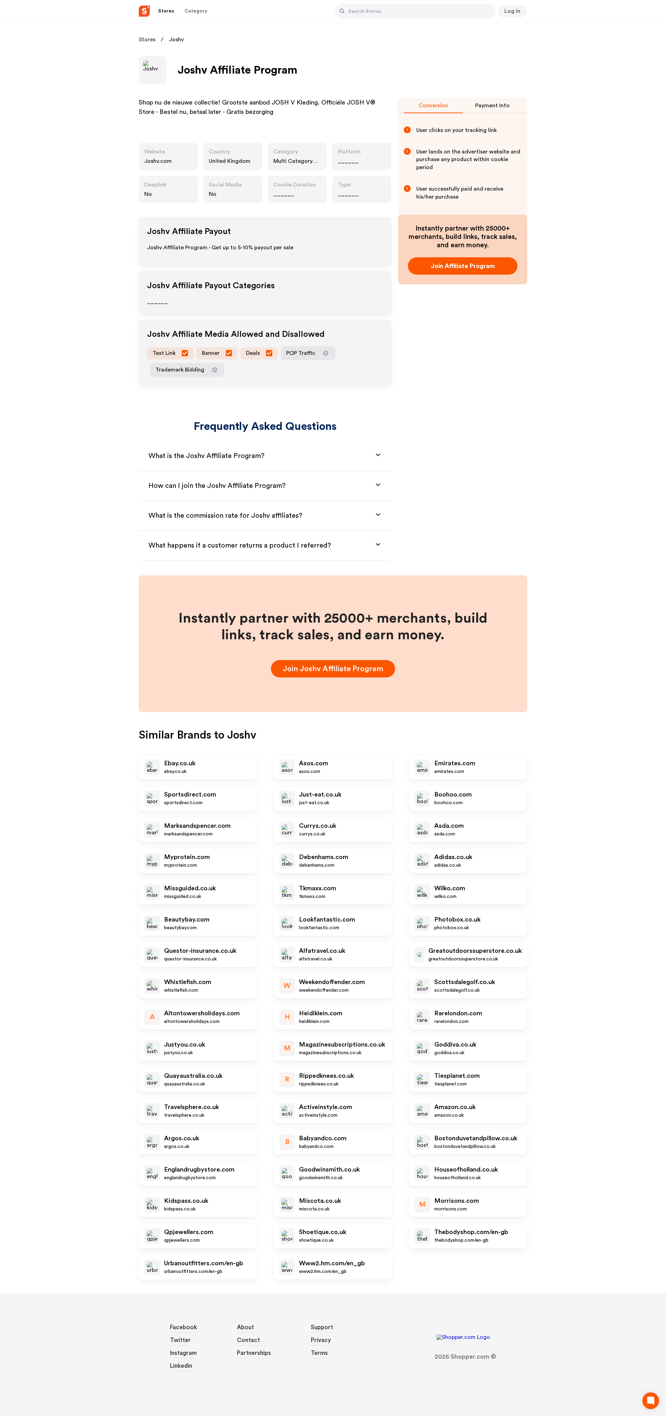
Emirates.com (454, 763)
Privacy (321, 1340)
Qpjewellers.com (188, 1232)
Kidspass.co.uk (186, 1201)
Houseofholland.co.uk (466, 1169)
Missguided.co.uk (190, 888)
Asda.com (449, 826)
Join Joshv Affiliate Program (333, 669)
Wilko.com (449, 888)
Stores (147, 39)
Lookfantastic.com (327, 919)
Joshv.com (158, 161)
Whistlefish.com (187, 982)
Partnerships (254, 1353)
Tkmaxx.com (317, 888)
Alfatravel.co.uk (322, 951)
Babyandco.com (323, 1138)
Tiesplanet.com (457, 1076)
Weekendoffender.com (332, 982)
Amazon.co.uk (455, 1107)
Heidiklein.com (320, 1013)
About (245, 1327)
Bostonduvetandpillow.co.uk (475, 1138)
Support (322, 1327)
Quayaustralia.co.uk (193, 1076)
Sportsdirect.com (190, 794)
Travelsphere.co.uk (191, 1107)
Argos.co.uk (181, 1138)
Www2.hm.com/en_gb (332, 1263)
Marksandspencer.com (197, 826)
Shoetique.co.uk (322, 1232)
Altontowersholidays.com (202, 1013)
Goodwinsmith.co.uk (329, 1169)
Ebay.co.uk (179, 763)
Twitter (180, 1340)
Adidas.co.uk (453, 857)
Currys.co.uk (317, 826)
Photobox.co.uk (457, 919)
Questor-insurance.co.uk (200, 951)
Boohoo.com (453, 794)
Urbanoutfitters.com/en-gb (203, 1263)
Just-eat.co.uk (320, 794)
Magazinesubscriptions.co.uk (342, 1044)
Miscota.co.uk (320, 1201)
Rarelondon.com (458, 1013)
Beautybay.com (187, 919)
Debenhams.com (323, 857)
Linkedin (181, 1366)
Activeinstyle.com (325, 1107)
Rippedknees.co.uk (326, 1076)
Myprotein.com (187, 857)
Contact (248, 1340)
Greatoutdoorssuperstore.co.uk (475, 951)
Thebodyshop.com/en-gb (471, 1232)
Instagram (183, 1353)
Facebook (183, 1327)
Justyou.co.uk (184, 1044)
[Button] (342, 11)
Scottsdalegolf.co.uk (464, 982)
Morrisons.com (456, 1201)
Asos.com (313, 763)
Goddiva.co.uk (455, 1044)
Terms (319, 1353)
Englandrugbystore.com (199, 1169)
